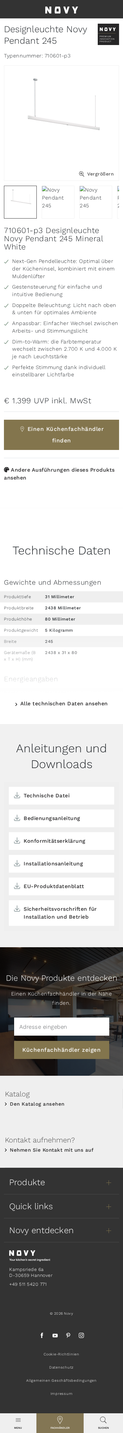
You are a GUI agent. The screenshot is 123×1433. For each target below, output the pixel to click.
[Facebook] (42, 1336)
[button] (18, 1423)
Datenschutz (61, 1367)
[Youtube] (55, 1336)
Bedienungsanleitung (52, 818)
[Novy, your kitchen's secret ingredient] (29, 1255)
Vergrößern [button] (100, 173)
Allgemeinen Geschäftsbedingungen (61, 1380)
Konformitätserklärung (55, 841)
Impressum (62, 1394)
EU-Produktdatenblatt (54, 886)
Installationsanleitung (53, 863)
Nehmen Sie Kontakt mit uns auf (51, 1150)
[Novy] (61, 9)
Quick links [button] (31, 1206)
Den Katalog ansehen (37, 1104)
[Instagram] (81, 1336)
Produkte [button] (27, 1182)
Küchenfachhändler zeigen (61, 1049)
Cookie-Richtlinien (61, 1354)
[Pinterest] (68, 1336)
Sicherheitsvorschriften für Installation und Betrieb (60, 913)
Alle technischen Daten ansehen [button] (64, 703)
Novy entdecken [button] (41, 1230)
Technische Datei (47, 795)
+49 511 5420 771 (28, 1284)
